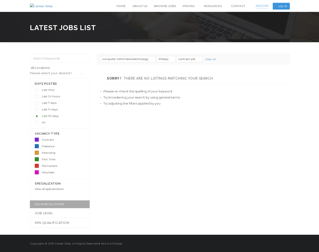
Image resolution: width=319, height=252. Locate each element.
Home (121, 6)
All (43, 122)
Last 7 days (49, 103)
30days (164, 59)
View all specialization (49, 189)
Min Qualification (52, 222)
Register (262, 5)
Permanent (49, 166)
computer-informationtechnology (125, 59)
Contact (238, 6)
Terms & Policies (111, 243)
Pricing (189, 6)
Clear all (210, 59)
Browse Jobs (165, 6)
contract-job (187, 59)
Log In (282, 6)
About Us (139, 6)
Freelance (48, 146)
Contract (48, 139)
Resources (213, 6)
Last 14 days (50, 109)
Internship (49, 152)
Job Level (44, 213)
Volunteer (48, 172)
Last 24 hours (51, 96)
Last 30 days (50, 116)
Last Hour (48, 89)
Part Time (48, 159)
